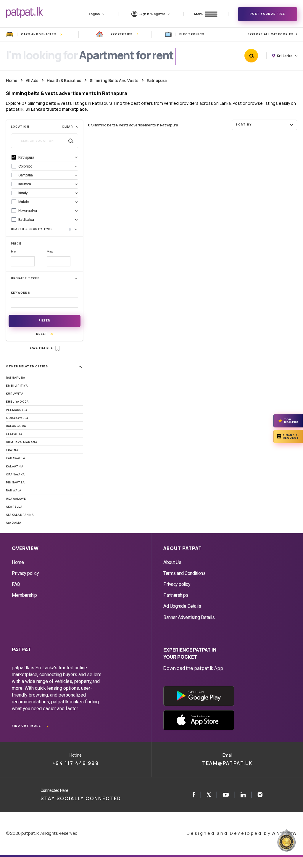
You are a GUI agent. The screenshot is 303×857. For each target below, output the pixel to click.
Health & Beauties (64, 80)
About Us (172, 562)
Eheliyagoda (17, 401)
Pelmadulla (17, 410)
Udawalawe (16, 499)
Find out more (26, 726)
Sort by (244, 124)
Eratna (12, 450)
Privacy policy (25, 573)
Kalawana (14, 466)
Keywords (20, 293)
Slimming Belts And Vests (114, 80)
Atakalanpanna (20, 515)
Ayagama (14, 523)
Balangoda (16, 426)
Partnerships (175, 595)
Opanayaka (15, 474)
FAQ (16, 584)
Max (49, 251)
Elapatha (14, 434)
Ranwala (14, 490)
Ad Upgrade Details (182, 606)
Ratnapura (157, 80)
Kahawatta (15, 458)
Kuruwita (14, 393)
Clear (67, 126)
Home (11, 80)
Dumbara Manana (21, 442)
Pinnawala (15, 482)
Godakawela (17, 418)
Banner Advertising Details (189, 617)
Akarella (14, 507)
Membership (24, 595)
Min (13, 251)
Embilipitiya (17, 386)
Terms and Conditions (184, 573)
